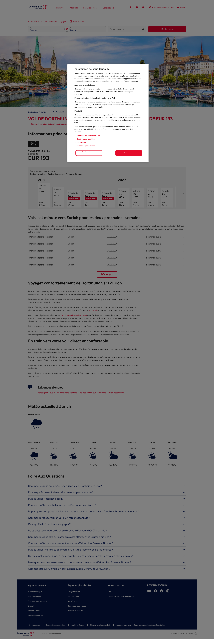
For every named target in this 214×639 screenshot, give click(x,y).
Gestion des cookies (86, 139)
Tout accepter (129, 153)
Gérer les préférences (86, 146)
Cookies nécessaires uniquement (89, 153)
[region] (108, 113)
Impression (81, 142)
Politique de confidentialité (88, 136)
